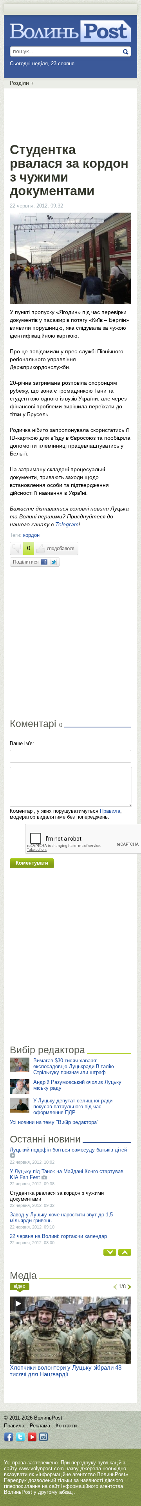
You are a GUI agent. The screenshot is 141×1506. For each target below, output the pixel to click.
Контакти (66, 1426)
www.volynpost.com (41, 1468)
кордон (31, 535)
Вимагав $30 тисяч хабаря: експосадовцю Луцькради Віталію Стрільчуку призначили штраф (73, 1066)
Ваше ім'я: (22, 743)
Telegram (67, 524)
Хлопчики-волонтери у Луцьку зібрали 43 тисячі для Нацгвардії (65, 1370)
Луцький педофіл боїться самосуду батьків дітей (68, 1150)
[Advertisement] (72, 114)
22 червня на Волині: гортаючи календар (58, 1236)
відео (19, 1286)
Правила (110, 811)
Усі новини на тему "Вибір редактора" (54, 1122)
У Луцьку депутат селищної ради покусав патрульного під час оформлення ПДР (72, 1106)
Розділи (22, 83)
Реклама (40, 1426)
